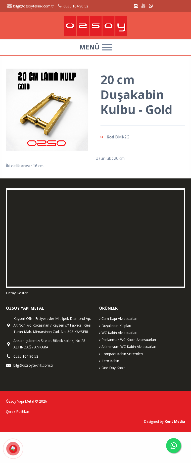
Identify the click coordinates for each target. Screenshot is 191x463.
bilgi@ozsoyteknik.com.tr (33, 6)
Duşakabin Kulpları (115, 325)
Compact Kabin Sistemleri (121, 353)
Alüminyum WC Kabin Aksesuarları (128, 346)
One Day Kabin (113, 367)
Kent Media (175, 421)
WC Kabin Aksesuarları (118, 332)
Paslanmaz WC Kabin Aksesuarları (128, 339)
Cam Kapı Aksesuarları (118, 318)
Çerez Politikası (18, 411)
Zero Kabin (109, 360)
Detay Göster (17, 293)
